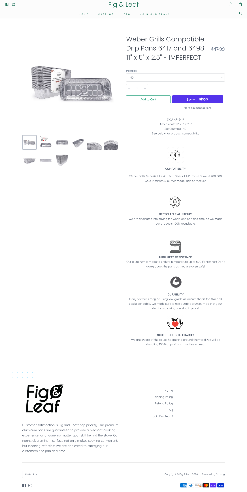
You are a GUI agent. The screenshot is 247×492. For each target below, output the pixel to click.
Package (131, 70)
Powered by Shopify (213, 474)
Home (84, 14)
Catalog (106, 14)
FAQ (127, 14)
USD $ (30, 474)
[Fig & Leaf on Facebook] (24, 485)
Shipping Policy (163, 397)
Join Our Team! (155, 14)
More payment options (197, 107)
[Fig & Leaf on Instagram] (30, 485)
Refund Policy (163, 403)
